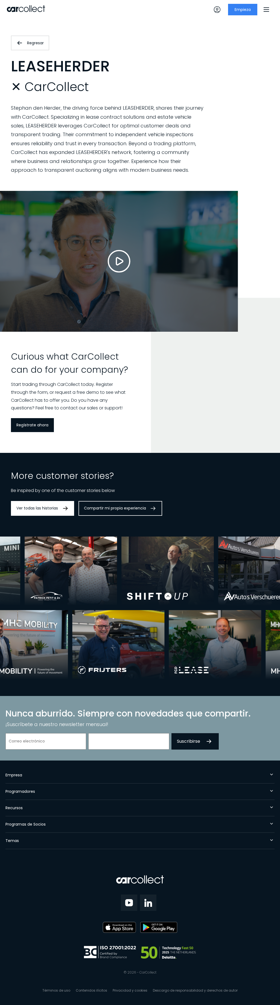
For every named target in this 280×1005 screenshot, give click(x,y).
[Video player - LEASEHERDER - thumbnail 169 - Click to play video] (119, 261)
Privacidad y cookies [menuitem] (130, 990)
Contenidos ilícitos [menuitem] (91, 990)
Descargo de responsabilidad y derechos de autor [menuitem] (195, 990)
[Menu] (266, 9)
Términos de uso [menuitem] (56, 990)
